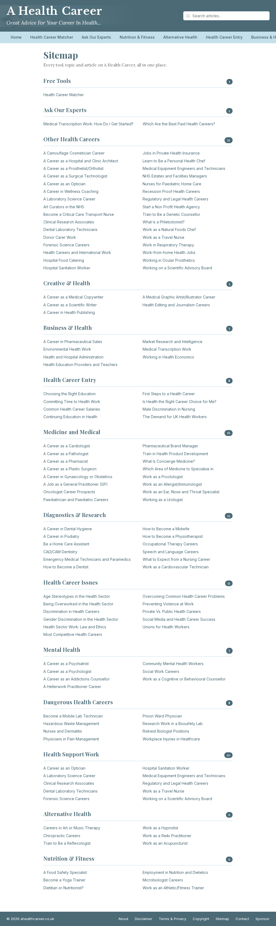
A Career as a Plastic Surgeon (69, 469)
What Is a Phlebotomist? (164, 222)
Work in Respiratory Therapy (168, 245)
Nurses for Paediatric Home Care (172, 184)
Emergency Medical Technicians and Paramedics (87, 559)
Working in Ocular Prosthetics (169, 260)
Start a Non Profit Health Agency (171, 206)
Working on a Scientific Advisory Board (177, 268)
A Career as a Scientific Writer (70, 305)
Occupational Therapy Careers (170, 544)
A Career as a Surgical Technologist (75, 176)
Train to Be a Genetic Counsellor (171, 214)
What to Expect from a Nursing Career (176, 559)
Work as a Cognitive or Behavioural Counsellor (184, 679)
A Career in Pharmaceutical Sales (72, 341)
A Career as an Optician (64, 184)
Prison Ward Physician (162, 716)
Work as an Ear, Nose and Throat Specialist (181, 491)
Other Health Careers (71, 139)
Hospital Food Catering (63, 260)
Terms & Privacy (172, 919)
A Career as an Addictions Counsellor (76, 679)
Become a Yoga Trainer (64, 880)
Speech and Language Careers (171, 551)
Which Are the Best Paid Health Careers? (179, 124)
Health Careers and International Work (77, 252)
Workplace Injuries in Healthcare (171, 739)
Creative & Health (66, 283)
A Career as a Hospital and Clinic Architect (80, 161)
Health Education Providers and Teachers (80, 364)
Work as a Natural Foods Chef (169, 229)
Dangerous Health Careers (78, 702)
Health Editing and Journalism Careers (176, 305)
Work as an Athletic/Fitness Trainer (173, 887)
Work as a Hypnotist (160, 828)
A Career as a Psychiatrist (66, 663)
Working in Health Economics (168, 357)
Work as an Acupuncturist (165, 843)
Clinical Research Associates (68, 222)
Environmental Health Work (67, 349)
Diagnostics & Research (74, 514)
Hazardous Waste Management (71, 723)
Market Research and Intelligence (172, 341)
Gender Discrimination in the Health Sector (80, 619)
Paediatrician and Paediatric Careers (75, 499)
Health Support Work (71, 754)
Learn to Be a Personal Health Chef (174, 161)
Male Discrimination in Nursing (169, 409)
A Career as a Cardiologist (66, 446)
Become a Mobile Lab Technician (73, 716)
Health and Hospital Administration (73, 357)
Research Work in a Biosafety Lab (173, 723)
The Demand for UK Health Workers (175, 416)
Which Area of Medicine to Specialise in (178, 469)
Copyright (201, 919)
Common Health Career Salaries (71, 409)
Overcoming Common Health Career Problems (184, 596)
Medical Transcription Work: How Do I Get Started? (88, 124)
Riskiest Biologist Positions (166, 731)
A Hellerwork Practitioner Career (72, 686)
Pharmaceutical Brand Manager (170, 446)
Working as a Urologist (163, 499)
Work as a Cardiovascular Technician (176, 567)
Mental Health (61, 649)
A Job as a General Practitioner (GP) (75, 484)
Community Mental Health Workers (173, 663)
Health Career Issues (70, 582)
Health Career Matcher (51, 37)
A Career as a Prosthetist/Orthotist (73, 168)
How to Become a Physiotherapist (173, 536)
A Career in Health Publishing (69, 312)
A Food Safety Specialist (65, 872)
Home (16, 37)
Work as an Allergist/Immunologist (172, 484)
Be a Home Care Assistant (66, 544)
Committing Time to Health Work (71, 401)
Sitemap (222, 919)
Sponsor (263, 919)
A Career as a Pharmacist (65, 461)
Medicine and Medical (71, 431)
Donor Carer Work (59, 237)
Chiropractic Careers (61, 835)
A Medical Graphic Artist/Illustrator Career (179, 297)
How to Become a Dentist (65, 567)
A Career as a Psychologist (67, 671)
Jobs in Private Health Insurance (171, 153)
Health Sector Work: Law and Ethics (74, 627)
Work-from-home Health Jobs (169, 252)
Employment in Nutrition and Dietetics (175, 872)
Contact (242, 919)
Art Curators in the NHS (63, 206)
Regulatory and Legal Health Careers (175, 199)
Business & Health (67, 327)
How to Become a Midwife (166, 528)
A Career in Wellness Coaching (70, 191)
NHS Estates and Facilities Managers (175, 176)
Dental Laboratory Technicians (70, 229)
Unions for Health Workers (166, 627)
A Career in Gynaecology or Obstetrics (77, 476)
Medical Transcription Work (167, 349)
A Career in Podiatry (61, 536)
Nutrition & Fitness (137, 37)
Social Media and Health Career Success (179, 619)
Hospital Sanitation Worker (66, 268)
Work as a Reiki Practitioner (167, 835)
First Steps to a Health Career (169, 393)
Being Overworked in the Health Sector (78, 604)
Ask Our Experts (96, 37)
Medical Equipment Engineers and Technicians (184, 168)
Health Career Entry (224, 37)
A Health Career (54, 11)
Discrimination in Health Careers (71, 611)
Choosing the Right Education (69, 393)
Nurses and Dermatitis (62, 731)
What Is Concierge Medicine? (169, 461)
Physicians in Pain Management (71, 739)
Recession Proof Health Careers (171, 191)
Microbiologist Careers (163, 880)
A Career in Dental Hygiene (67, 528)
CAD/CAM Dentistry (60, 551)
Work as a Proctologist (163, 476)
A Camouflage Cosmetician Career (74, 153)
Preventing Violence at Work (168, 604)
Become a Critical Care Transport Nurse (78, 214)
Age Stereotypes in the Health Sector (76, 596)
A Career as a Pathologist (65, 453)
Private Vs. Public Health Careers (172, 611)
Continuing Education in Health (70, 416)
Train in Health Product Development (175, 453)
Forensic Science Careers (66, 245)
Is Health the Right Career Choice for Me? (179, 401)
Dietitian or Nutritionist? (63, 887)
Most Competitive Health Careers (72, 634)
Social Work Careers (161, 671)
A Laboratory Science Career (69, 199)
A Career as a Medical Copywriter (73, 297)
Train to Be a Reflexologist (67, 843)
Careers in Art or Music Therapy (71, 828)
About (123, 919)
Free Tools (57, 80)
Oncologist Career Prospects (69, 491)
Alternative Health (180, 37)
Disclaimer (143, 919)
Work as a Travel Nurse (163, 237)
